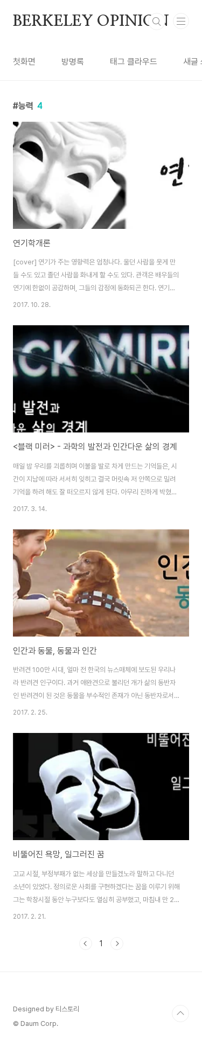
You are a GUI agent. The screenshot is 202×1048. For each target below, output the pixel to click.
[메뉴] (181, 21)
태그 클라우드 (133, 62)
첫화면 (24, 62)
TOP (180, 1013)
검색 (157, 21)
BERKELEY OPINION (91, 21)
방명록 (72, 62)
